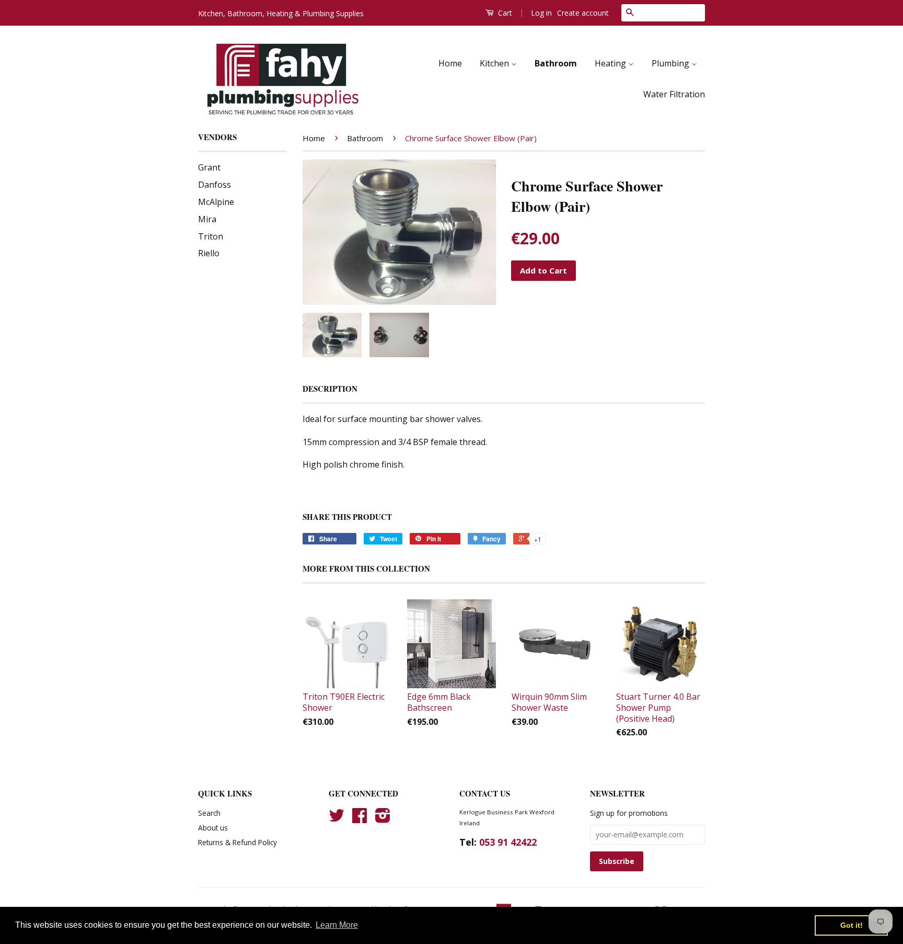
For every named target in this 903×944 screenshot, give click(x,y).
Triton (210, 236)
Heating (611, 63)
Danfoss (214, 184)
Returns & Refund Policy (237, 842)
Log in (541, 13)
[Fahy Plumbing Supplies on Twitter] (336, 819)
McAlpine (216, 202)
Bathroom (556, 63)
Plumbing (671, 63)
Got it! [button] (851, 925)
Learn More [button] (337, 924)
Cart (504, 13)
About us (213, 828)
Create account (583, 13)
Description (330, 388)
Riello (208, 253)
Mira (207, 219)
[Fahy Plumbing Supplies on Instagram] (383, 819)
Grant (209, 167)
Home (450, 63)
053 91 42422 (508, 842)
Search (209, 813)
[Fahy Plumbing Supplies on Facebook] (359, 819)
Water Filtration (674, 94)
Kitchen (495, 63)
